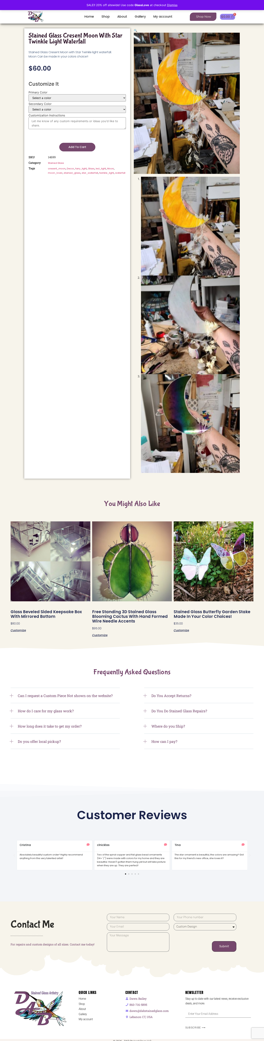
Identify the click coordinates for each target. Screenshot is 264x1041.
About (122, 16)
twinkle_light (106, 173)
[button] (135, 30)
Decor (70, 168)
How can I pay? (164, 741)
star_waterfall (90, 173)
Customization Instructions (47, 115)
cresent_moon (57, 168)
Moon (110, 168)
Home (89, 16)
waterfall (120, 173)
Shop (105, 16)
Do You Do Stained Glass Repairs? (179, 711)
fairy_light (81, 168)
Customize (18, 630)
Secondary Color (40, 103)
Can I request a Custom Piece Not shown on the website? (65, 695)
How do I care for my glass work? (46, 711)
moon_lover (55, 173)
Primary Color (38, 92)
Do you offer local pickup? (39, 741)
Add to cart (77, 147)
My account (162, 16)
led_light (101, 168)
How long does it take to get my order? (50, 726)
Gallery (140, 16)
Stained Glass (56, 163)
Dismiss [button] (172, 5)
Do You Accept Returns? (171, 695)
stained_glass (72, 173)
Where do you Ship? (168, 726)
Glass (91, 168)
